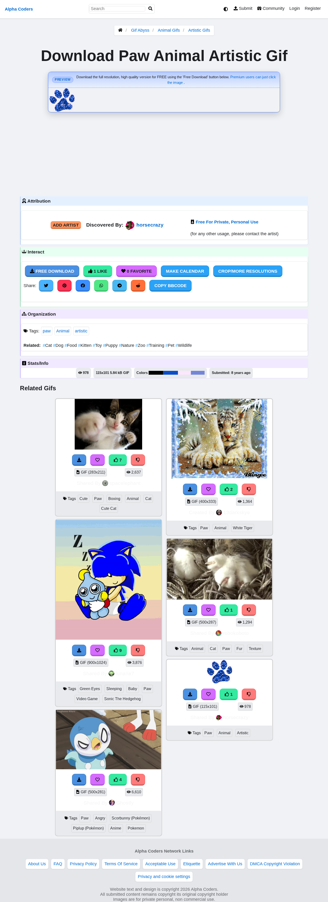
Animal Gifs (169, 30)
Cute (83, 499)
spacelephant (124, 483)
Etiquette (191, 863)
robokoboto (236, 633)
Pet (170, 345)
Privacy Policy (83, 863)
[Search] (150, 8)
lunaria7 (125, 673)
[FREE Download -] (190, 489)
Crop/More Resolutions (247, 271)
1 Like (99, 271)
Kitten (85, 345)
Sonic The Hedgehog (122, 699)
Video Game (87, 699)
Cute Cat (108, 508)
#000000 (156, 373)
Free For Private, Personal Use (227, 222)
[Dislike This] (249, 489)
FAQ (58, 863)
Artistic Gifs (199, 30)
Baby (132, 689)
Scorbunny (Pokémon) (131, 818)
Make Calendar (185, 271)
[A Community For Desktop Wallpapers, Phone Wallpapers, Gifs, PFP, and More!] (120, 30)
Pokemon (136, 828)
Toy (98, 345)
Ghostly (125, 803)
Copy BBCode (170, 285)
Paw (98, 499)
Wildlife (184, 345)
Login (294, 8)
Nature (127, 345)
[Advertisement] (164, 153)
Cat (48, 345)
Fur (239, 649)
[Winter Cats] (219, 477)
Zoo (140, 345)
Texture (255, 649)
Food (71, 345)
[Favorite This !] (208, 489)
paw (47, 331)
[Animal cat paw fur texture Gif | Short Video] (219, 598)
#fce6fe (184, 373)
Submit (245, 8)
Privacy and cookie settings (164, 876)
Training (155, 345)
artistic (81, 331)
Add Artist (66, 225)
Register (313, 8)
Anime (115, 828)
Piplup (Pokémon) (88, 828)
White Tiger (242, 528)
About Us (37, 863)
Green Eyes (90, 689)
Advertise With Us (225, 863)
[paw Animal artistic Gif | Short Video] (219, 682)
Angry (100, 818)
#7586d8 (198, 373)
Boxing (114, 499)
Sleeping (114, 689)
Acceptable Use (160, 863)
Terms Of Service (121, 863)
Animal (62, 331)
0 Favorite (139, 271)
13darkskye (236, 512)
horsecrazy (150, 225)
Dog (59, 345)
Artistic (243, 733)
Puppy (111, 345)
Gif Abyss (140, 30)
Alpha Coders (19, 9)
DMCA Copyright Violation (275, 863)
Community (273, 8)
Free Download (54, 271)
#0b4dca (170, 373)
